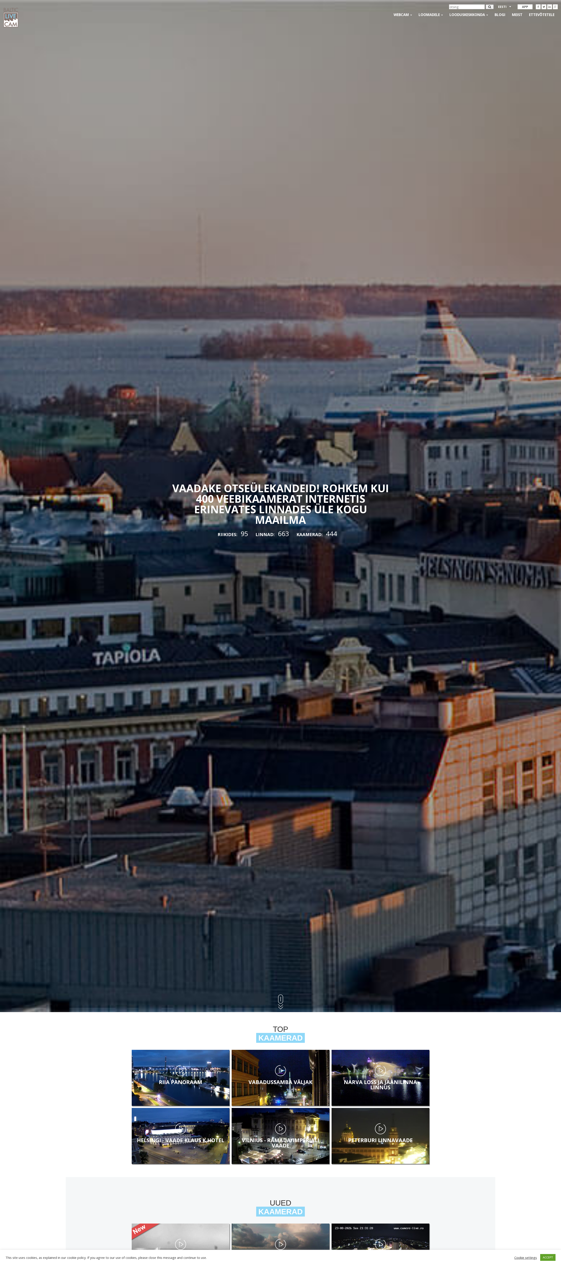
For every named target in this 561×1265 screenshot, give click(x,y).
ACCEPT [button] (548, 1257)
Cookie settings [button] (525, 1258)
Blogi (500, 14)
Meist (517, 14)
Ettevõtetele (541, 14)
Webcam (402, 14)
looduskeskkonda (467, 14)
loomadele (430, 14)
